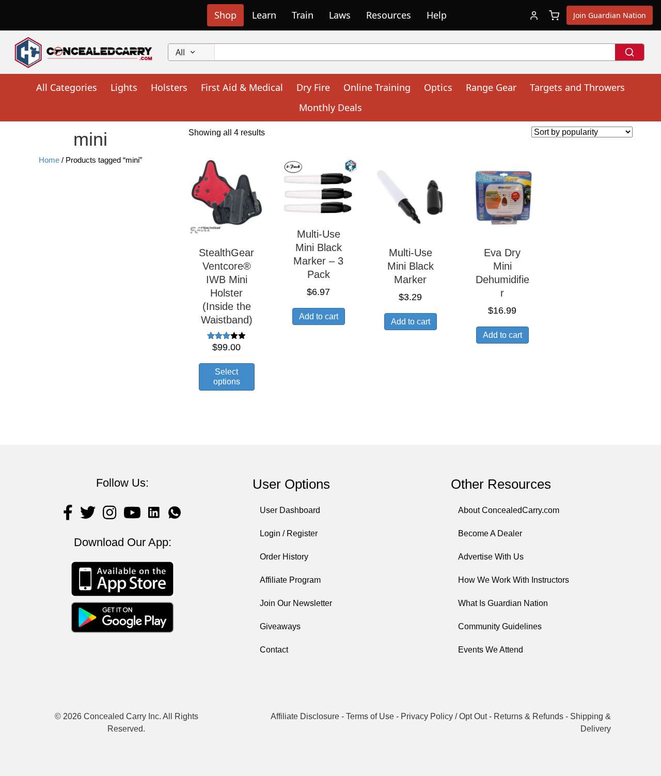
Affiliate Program (290, 580)
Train (302, 15)
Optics (438, 87)
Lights (124, 87)
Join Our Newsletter (296, 603)
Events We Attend (490, 649)
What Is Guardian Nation (503, 603)
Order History (284, 556)
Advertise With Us (491, 556)
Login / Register (289, 533)
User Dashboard (290, 510)
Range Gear (491, 87)
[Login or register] (534, 15)
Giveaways (280, 626)
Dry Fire (313, 87)
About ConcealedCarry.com (508, 510)
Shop (225, 15)
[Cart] (554, 15)
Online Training (377, 87)
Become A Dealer (490, 533)
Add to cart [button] (318, 316)
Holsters (169, 87)
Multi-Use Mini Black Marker (410, 266)
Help (437, 15)
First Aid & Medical (242, 87)
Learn (264, 15)
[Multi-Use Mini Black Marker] (410, 196)
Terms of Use (370, 716)
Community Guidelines (500, 626)
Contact (274, 649)
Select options (226, 376)
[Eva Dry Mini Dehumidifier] (502, 196)
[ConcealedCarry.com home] (84, 52)
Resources (388, 15)
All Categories (66, 87)
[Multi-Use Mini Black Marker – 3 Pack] (318, 187)
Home (49, 160)
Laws (340, 15)
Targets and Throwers (577, 87)
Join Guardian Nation (609, 15)
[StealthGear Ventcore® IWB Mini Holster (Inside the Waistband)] (226, 196)
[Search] (629, 52)
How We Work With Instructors (513, 580)
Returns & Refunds (528, 716)
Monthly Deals (330, 107)
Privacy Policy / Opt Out (444, 716)
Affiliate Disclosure (305, 716)
